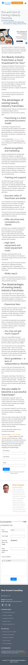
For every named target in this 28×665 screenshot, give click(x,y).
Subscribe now (22, 652)
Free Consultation (17, 3)
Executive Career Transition (9, 631)
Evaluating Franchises (8, 618)
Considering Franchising (9, 612)
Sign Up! (6, 469)
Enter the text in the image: (5, 542)
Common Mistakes (7, 615)
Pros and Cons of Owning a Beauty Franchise (10, 15)
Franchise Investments (8, 634)
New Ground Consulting (7, 20)
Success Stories (7, 640)
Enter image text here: (5, 550)
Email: (4, 462)
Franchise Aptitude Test (9, 624)
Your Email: (5, 536)
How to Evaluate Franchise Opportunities (13, 22)
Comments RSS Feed (17, 521)
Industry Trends (7, 621)
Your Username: (5, 530)
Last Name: (6, 456)
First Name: (6, 450)
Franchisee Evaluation (8, 637)
